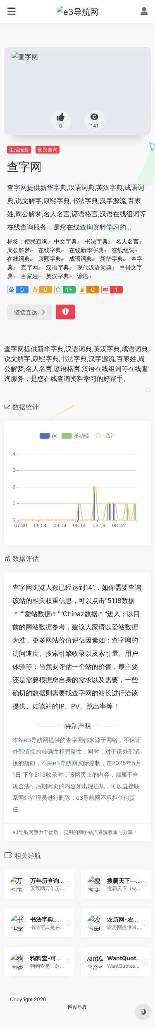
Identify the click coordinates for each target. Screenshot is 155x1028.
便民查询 (47, 150)
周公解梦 (18, 249)
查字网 (29, 267)
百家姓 (29, 275)
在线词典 (18, 258)
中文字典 (65, 241)
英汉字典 (57, 275)
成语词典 (80, 258)
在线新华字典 (86, 249)
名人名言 (127, 241)
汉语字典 (57, 267)
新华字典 (111, 258)
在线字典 (49, 249)
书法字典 (96, 241)
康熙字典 (49, 258)
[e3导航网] (77, 11)
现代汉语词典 (94, 267)
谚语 (82, 275)
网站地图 (78, 1007)
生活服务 (19, 150)
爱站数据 (37, 614)
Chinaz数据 (80, 614)
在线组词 (123, 249)
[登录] (144, 12)
